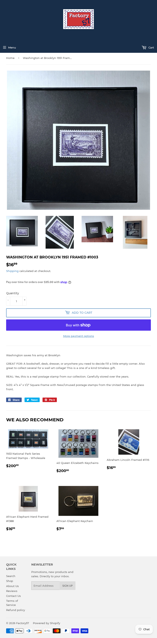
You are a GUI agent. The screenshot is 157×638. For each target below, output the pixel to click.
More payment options (78, 336)
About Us (12, 586)
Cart (151, 47)
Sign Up (67, 585)
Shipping (12, 271)
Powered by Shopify (46, 623)
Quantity (12, 293)
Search (10, 576)
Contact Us (13, 595)
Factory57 (22, 623)
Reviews (11, 591)
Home (10, 58)
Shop (9, 581)
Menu (12, 47)
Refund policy (15, 610)
